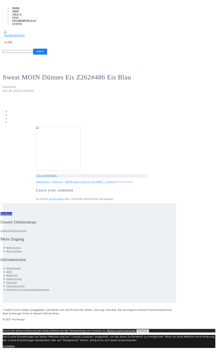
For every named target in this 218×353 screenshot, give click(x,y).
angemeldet (56, 199)
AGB (9, 271)
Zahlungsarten (15, 286)
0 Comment (27, 90)
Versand (11, 282)
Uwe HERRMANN (46, 175)
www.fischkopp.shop (13, 230)
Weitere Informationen (121, 330)
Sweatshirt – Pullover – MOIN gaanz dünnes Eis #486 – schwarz (76, 181)
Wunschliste (14, 251)
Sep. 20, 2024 (11, 90)
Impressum (13, 268)
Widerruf (12, 275)
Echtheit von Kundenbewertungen (27, 289)
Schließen (9, 346)
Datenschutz (14, 279)
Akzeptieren (143, 331)
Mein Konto (13, 247)
